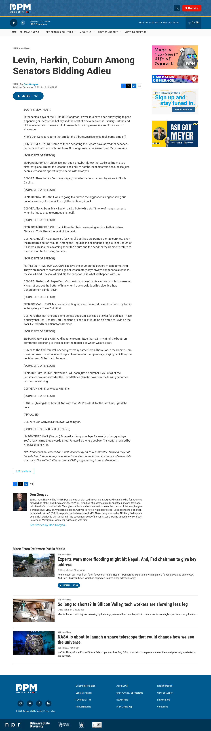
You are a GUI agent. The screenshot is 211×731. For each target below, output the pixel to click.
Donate (193, 8)
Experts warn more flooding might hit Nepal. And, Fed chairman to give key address (127, 561)
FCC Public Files (83, 700)
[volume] (22, 22)
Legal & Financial (84, 693)
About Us (86, 32)
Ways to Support (135, 32)
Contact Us (162, 707)
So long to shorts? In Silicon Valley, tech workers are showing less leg (123, 604)
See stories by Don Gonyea (47, 525)
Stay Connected (108, 32)
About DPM (122, 686)
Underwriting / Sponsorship (129, 693)
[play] (13, 22)
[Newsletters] (175, 101)
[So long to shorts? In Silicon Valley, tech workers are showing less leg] (34, 610)
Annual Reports (83, 707)
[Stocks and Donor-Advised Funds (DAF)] (175, 57)
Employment (163, 700)
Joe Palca (62, 648)
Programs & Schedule (60, 32)
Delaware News (29, 32)
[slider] (27, 22)
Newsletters (122, 700)
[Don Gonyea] (20, 502)
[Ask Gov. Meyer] (175, 134)
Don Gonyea (31, 84)
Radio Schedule (164, 686)
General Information (85, 686)
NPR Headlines (22, 48)
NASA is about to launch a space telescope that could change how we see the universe (126, 639)
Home (13, 32)
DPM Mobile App (124, 707)
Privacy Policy (49, 711)
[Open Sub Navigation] (41, 32)
